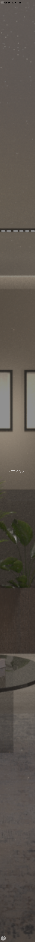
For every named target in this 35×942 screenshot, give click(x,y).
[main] (17, 471)
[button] (2, 2)
